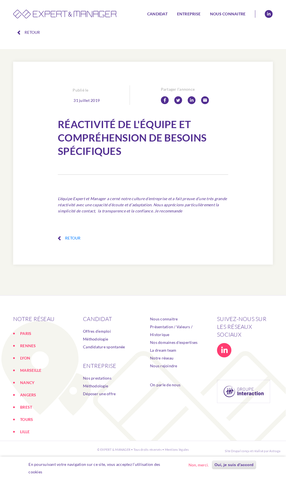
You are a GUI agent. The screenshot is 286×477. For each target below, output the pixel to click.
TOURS (26, 419)
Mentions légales (177, 449)
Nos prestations (97, 378)
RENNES (28, 345)
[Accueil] (64, 14)
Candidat (157, 13)
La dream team (163, 350)
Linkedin (268, 14)
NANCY (27, 382)
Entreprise (189, 13)
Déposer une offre (99, 393)
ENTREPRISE (99, 365)
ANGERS (28, 394)
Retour (32, 32)
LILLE (25, 431)
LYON (25, 358)
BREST (26, 407)
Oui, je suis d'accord (234, 464)
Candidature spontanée (104, 346)
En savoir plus (58, 471)
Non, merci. (199, 464)
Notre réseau (161, 358)
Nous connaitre (228, 13)
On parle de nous (165, 384)
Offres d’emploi (97, 331)
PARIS (25, 333)
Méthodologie (95, 339)
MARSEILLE (30, 370)
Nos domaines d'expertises (173, 342)
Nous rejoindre (163, 365)
